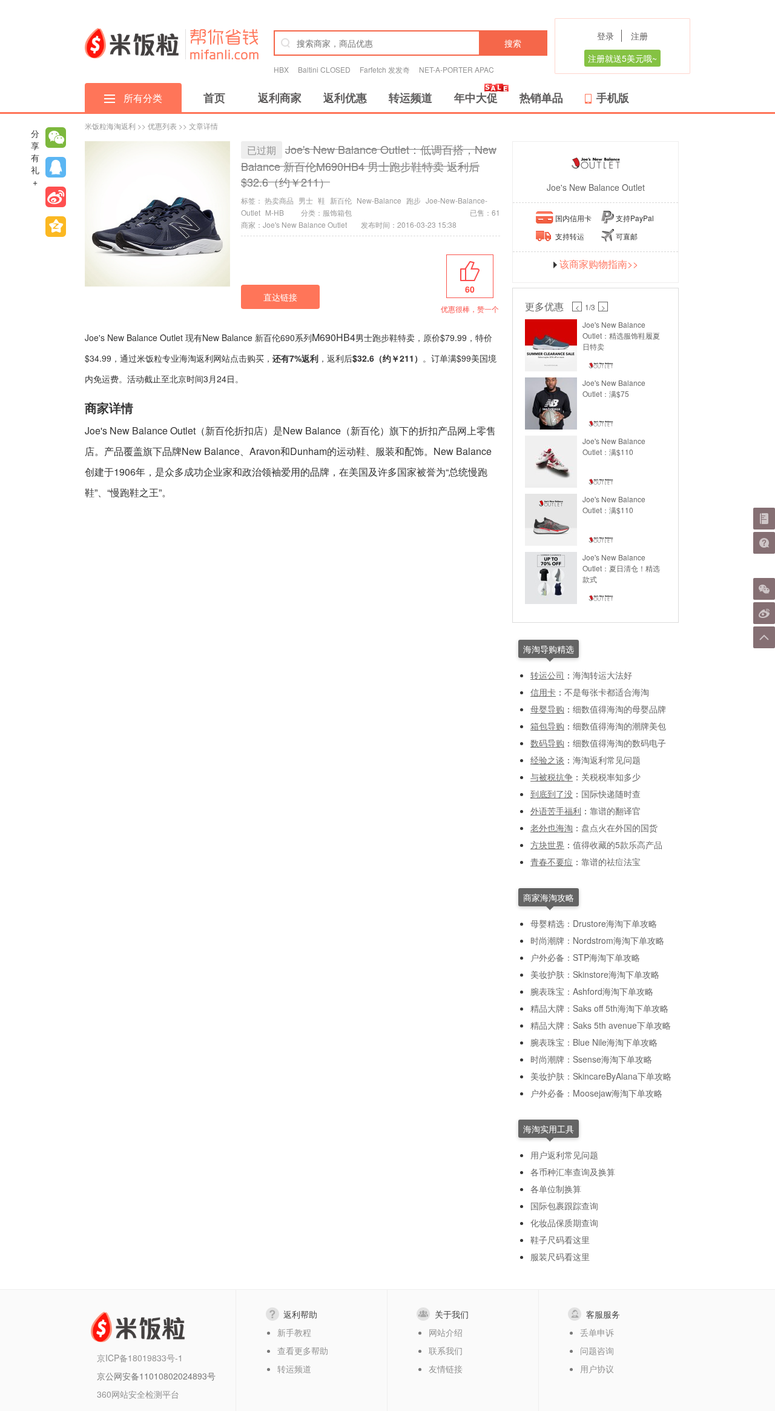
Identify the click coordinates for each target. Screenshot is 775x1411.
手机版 (612, 97)
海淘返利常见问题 (607, 760)
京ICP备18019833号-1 (140, 1358)
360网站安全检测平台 (138, 1394)
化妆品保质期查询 (564, 1223)
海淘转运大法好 (602, 675)
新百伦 (341, 200)
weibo (55, 197)
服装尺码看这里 (560, 1256)
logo (132, 43)
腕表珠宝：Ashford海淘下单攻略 (591, 991)
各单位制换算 (555, 1189)
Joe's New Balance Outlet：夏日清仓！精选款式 (621, 568)
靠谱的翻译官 (615, 811)
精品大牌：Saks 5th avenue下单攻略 (600, 1025)
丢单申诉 (597, 1332)
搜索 (512, 43)
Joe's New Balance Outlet (596, 187)
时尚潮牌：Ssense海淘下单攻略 (591, 1059)
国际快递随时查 (611, 794)
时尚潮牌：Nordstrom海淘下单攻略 (597, 940)
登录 (605, 36)
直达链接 (280, 297)
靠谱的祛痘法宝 (611, 861)
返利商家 (280, 97)
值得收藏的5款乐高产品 (617, 844)
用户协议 (597, 1369)
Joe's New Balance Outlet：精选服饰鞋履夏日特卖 (621, 335)
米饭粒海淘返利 (110, 126)
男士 (305, 200)
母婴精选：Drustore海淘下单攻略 (593, 923)
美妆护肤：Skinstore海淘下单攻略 (594, 974)
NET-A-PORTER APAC (456, 69)
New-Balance (379, 200)
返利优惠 (345, 97)
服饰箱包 (337, 212)
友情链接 (446, 1369)
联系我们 (446, 1350)
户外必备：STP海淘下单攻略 (585, 957)
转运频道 (410, 97)
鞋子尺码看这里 (560, 1239)
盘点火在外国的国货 (619, 828)
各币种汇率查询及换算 (572, 1172)
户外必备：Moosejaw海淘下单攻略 (596, 1093)
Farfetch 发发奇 (385, 69)
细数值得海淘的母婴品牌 (619, 709)
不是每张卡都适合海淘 (606, 692)
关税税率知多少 (611, 777)
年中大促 (476, 97)
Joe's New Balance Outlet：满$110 (613, 446)
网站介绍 (446, 1332)
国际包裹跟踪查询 (564, 1206)
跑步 (413, 200)
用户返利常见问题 (564, 1155)
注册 (639, 36)
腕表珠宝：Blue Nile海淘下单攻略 (594, 1042)
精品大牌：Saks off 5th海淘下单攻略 (599, 1008)
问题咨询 (597, 1350)
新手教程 (294, 1332)
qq (55, 167)
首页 (214, 97)
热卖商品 (279, 200)
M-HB (274, 212)
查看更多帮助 (302, 1350)
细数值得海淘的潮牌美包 (619, 726)
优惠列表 (162, 126)
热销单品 (541, 97)
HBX (281, 69)
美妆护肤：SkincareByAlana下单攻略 (600, 1076)
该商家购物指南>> (598, 264)
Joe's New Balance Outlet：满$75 (613, 388)
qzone (55, 226)
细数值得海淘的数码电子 (619, 743)
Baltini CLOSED (324, 69)
